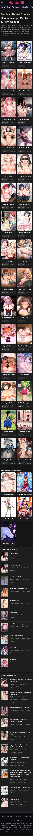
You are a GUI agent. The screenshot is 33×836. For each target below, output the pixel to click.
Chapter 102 (5, 349)
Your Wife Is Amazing (16, 624)
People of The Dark (8, 375)
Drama (28, 556)
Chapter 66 (5, 122)
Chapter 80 (21, 179)
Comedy (23, 556)
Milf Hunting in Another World (19, 588)
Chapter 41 (21, 293)
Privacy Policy (28, 817)
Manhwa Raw (25, 7)
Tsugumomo (8, 232)
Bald (11, 762)
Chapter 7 (5, 179)
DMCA (13, 820)
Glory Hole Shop (15, 600)
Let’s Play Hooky (24, 148)
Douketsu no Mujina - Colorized (20, 707)
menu (2, 2)
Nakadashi (19, 804)
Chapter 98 (21, 66)
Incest (16, 793)
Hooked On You (8, 176)
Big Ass (12, 687)
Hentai (12, 556)
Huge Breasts (20, 713)
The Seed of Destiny (24, 346)
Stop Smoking (24, 119)
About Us (18, 817)
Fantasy (23, 591)
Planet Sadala (8, 431)
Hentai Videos (5, 7)
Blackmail (20, 802)
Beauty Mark (13, 710)
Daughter (26, 790)
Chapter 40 (5, 207)
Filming (12, 702)
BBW (17, 684)
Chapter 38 (21, 378)
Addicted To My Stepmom (18, 577)
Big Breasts (19, 687)
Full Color (12, 713)
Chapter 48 (21, 349)
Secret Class (13, 612)
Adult (16, 737)
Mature (28, 579)
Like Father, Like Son (24, 289)
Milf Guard (13, 659)
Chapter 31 (21, 321)
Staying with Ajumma (16, 636)
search (31, 2)
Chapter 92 (5, 378)
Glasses (12, 804)
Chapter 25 (5, 293)
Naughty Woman (24, 232)
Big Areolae (23, 684)
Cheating (20, 790)
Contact (19, 820)
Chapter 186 (5, 236)
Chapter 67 (21, 264)
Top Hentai (15, 7)
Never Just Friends (8, 91)
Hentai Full (10, 817)
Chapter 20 (21, 94)
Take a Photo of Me (8, 148)
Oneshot (20, 406)
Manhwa (17, 556)
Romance (12, 558)
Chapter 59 (5, 151)
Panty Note (13, 647)
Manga (21, 737)
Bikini (11, 727)
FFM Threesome (23, 699)
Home (3, 817)
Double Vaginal (22, 697)
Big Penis (20, 765)
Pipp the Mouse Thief (8, 519)
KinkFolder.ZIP (8, 289)
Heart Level (24, 318)
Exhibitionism (13, 699)
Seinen (12, 582)
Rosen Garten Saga (25, 62)
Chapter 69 (21, 151)
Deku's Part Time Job (24, 460)
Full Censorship (21, 782)
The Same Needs (24, 431)
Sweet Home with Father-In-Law (20, 787)
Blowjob (20, 752)
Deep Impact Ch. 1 (15, 799)
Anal (17, 724)
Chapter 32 (5, 66)
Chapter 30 (21, 236)
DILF (11, 793)
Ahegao (12, 684)
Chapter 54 (5, 264)
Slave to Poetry (24, 375)
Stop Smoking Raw (15, 565)
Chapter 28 (5, 321)
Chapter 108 (21, 122)
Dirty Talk (24, 261)
